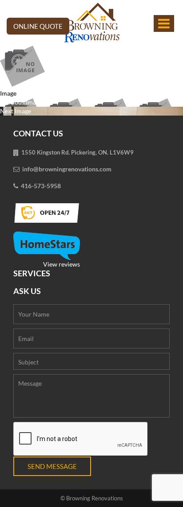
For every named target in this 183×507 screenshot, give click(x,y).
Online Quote (38, 26)
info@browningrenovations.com (66, 169)
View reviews (61, 264)
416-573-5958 (41, 186)
